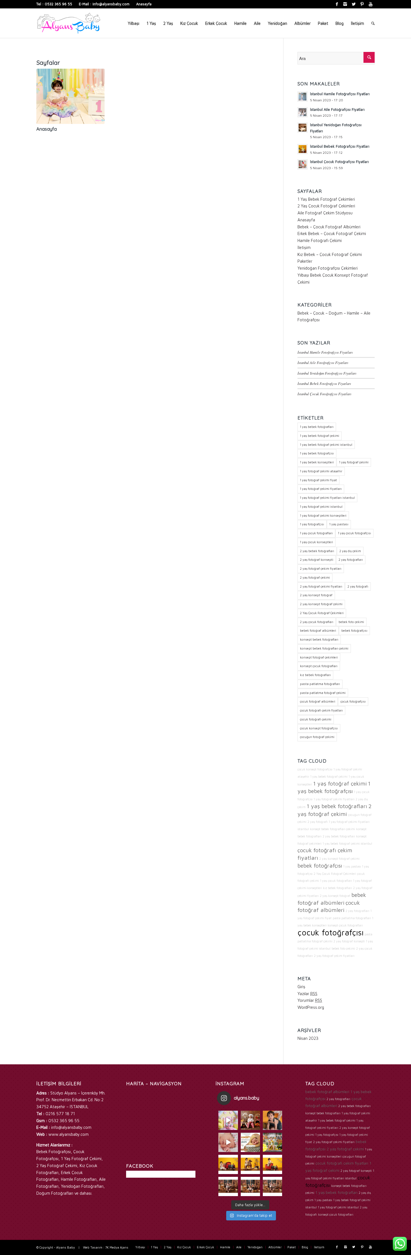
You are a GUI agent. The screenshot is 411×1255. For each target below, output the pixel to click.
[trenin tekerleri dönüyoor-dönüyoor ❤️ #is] (272, 1164)
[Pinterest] (362, 4)
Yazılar (307, 993)
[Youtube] (370, 4)
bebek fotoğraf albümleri (318, 630)
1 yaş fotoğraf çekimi (354, 462)
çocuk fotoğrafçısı (353, 701)
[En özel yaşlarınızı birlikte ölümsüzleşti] (272, 1120)
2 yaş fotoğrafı (358, 586)
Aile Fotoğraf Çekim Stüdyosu (325, 212)
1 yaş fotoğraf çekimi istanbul (321, 506)
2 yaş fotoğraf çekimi (315, 577)
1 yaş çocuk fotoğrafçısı (354, 533)
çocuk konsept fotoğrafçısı (319, 728)
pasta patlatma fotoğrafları (320, 684)
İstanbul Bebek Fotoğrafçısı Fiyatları (324, 383)
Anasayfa (144, 4)
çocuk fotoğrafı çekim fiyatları (321, 710)
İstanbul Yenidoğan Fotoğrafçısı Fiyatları (326, 373)
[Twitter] (353, 4)
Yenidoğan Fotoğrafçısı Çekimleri (327, 268)
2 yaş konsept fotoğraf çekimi (321, 604)
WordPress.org (310, 1007)
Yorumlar (309, 1000)
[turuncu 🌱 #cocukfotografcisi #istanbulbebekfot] (250, 1164)
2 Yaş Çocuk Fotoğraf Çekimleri (326, 205)
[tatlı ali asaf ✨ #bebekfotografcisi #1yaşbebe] (228, 1186)
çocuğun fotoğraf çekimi (317, 737)
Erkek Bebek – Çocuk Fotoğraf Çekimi (331, 233)
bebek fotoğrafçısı (354, 630)
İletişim (304, 247)
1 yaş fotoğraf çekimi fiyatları (321, 488)
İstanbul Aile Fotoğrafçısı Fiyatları (322, 362)
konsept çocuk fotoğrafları (318, 666)
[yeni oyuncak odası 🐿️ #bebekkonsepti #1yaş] (272, 1186)
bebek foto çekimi (351, 622)
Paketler (304, 261)
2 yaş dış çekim (350, 551)
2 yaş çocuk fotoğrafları (316, 622)
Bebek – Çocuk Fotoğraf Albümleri (328, 226)
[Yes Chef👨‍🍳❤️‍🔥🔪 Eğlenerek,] (250, 1120)
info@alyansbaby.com (111, 4)
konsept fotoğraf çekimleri (319, 657)
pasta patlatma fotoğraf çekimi (323, 692)
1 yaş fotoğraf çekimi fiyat (318, 480)
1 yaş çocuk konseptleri (316, 542)
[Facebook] (337, 4)
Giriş (301, 986)
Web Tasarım (92, 1247)
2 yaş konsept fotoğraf (316, 595)
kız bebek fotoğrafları (315, 675)
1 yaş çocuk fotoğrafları (316, 533)
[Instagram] (345, 4)
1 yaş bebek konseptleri (317, 462)
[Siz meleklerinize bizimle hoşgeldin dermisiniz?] (228, 1142)
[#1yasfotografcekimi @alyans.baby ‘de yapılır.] (228, 1120)
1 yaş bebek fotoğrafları (317, 426)
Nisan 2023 (307, 1038)
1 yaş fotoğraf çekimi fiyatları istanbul (327, 497)
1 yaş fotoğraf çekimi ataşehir (321, 471)
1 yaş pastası (338, 524)
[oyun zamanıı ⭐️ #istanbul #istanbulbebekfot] (250, 1186)
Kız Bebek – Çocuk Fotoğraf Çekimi (329, 254)
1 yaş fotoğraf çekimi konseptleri (323, 515)
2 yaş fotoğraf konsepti (316, 559)
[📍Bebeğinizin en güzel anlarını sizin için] (250, 1142)
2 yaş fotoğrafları (351, 559)
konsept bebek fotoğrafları (319, 639)
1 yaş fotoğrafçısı (312, 524)
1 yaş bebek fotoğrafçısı (317, 453)
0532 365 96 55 (58, 4)
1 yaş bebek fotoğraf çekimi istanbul (326, 444)
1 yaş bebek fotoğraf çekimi (319, 435)
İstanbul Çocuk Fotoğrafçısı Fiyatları (324, 393)
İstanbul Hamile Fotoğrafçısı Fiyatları (325, 352)
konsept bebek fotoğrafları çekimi (324, 648)
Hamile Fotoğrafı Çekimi (319, 240)
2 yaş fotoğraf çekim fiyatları (320, 568)
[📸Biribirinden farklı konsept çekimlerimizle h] (272, 1142)
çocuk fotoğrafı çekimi (315, 719)
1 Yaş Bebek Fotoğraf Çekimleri (326, 199)
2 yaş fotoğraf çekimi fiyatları (321, 586)
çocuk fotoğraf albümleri (317, 701)
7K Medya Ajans (116, 1247)
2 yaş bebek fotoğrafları (317, 551)
